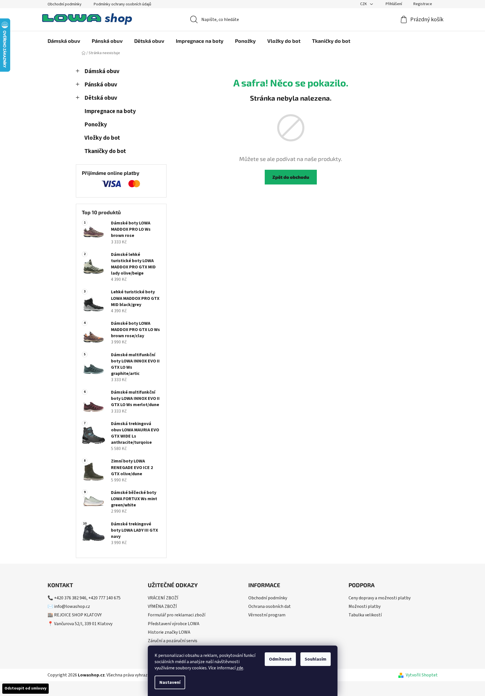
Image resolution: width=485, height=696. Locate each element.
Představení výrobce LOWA (173, 624)
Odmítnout (280, 659)
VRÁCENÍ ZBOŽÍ (163, 598)
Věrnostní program (266, 615)
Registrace (422, 4)
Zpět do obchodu (290, 177)
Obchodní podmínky (65, 4)
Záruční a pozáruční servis (172, 641)
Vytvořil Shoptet (422, 675)
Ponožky (95, 124)
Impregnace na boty (110, 111)
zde (239, 668)
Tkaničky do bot (105, 151)
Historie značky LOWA (169, 632)
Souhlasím (315, 659)
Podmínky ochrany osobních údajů (122, 4)
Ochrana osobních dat (269, 606)
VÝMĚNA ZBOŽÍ (162, 606)
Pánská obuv (100, 84)
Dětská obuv (100, 98)
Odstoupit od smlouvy (25, 688)
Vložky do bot (102, 138)
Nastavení (169, 682)
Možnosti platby (365, 606)
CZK (364, 4)
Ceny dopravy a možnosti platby (380, 598)
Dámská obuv (101, 71)
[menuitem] (64, 40)
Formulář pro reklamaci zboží (176, 615)
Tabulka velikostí (365, 615)
